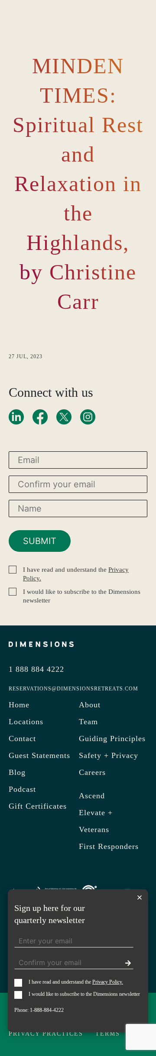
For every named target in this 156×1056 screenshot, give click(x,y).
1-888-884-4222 (47, 1010)
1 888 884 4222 (36, 669)
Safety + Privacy (108, 755)
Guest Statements (39, 755)
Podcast (22, 789)
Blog (17, 772)
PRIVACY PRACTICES (46, 1033)
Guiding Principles (112, 738)
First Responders (109, 846)
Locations (26, 721)
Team (88, 721)
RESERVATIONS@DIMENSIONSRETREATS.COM (73, 689)
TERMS (107, 1033)
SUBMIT (39, 541)
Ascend (92, 795)
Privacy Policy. (107, 982)
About (90, 704)
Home (19, 704)
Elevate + (96, 812)
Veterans (94, 829)
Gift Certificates (38, 806)
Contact (22, 738)
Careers (92, 772)
